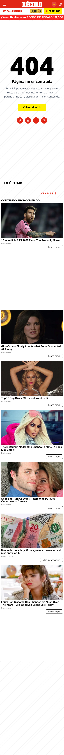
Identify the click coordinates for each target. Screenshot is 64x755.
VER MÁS (47, 193)
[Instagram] (28, 120)
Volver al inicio (32, 107)
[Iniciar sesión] (60, 4)
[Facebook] (20, 120)
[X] (36, 120)
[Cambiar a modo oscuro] (54, 4)
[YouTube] (44, 120)
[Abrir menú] (4, 4)
